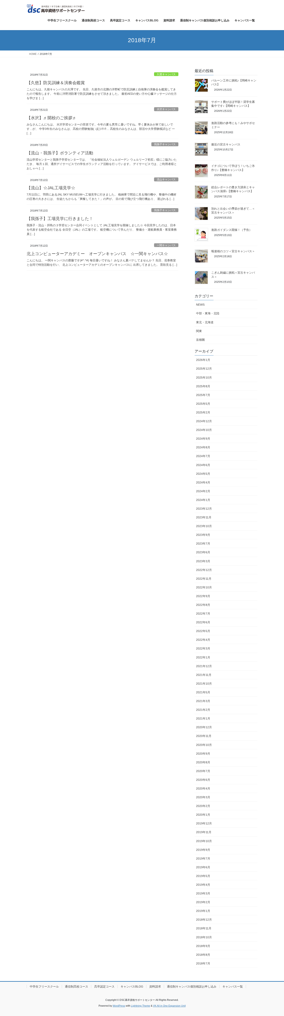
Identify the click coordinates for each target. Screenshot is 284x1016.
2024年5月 (203, 473)
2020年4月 (203, 788)
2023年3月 (203, 561)
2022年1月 (203, 657)
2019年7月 (203, 858)
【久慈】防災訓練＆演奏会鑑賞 (56, 82)
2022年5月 (203, 631)
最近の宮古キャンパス (225, 144)
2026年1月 (203, 360)
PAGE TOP (273, 981)
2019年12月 (204, 823)
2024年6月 (203, 465)
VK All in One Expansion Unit (169, 1005)
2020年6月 (203, 779)
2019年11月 (203, 832)
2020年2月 (203, 806)
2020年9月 (203, 753)
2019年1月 (203, 911)
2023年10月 (204, 526)
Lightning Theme (140, 1005)
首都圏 (200, 339)
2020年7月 (203, 771)
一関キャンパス (166, 245)
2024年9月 (203, 438)
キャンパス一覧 (232, 986)
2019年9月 (203, 849)
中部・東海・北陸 (207, 313)
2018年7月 (203, 963)
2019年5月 (203, 876)
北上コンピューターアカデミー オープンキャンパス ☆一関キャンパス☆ (97, 253)
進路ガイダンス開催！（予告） (231, 229)
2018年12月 (204, 919)
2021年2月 (203, 709)
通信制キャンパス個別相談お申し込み (191, 986)
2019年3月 (203, 893)
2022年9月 (203, 596)
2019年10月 (204, 841)
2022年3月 (203, 648)
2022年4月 (203, 639)
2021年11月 (203, 675)
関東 (199, 331)
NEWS (200, 304)
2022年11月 (203, 578)
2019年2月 (203, 902)
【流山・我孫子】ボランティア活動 (60, 153)
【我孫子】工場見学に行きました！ (60, 218)
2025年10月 (204, 377)
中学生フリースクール (44, 986)
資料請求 (155, 986)
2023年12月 (204, 508)
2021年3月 (203, 701)
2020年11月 (203, 736)
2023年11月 (203, 517)
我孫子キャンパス (165, 144)
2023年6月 (203, 552)
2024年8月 (203, 447)
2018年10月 (204, 937)
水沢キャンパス (166, 109)
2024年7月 (203, 456)
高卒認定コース (104, 986)
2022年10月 (204, 587)
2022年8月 (203, 604)
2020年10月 (204, 745)
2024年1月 (203, 500)
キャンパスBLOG (132, 986)
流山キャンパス (166, 179)
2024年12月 (204, 421)
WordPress (119, 1005)
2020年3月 (203, 797)
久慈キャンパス (166, 74)
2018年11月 (203, 928)
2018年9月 (203, 946)
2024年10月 (204, 430)
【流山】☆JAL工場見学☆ (51, 188)
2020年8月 (203, 762)
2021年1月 (203, 718)
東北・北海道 (205, 322)
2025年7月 (203, 395)
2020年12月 (204, 727)
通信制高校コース (76, 986)
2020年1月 (203, 814)
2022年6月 (203, 622)
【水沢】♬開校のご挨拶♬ (52, 118)
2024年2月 (203, 491)
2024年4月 (203, 482)
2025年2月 (203, 412)
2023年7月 (203, 543)
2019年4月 (203, 884)
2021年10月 (204, 683)
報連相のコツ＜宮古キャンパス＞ (233, 251)
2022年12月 (204, 570)
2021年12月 (204, 666)
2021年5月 (203, 692)
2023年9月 (203, 534)
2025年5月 (203, 403)
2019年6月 (203, 867)
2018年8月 (203, 954)
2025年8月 (203, 386)
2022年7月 (203, 613)
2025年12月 (204, 368)
